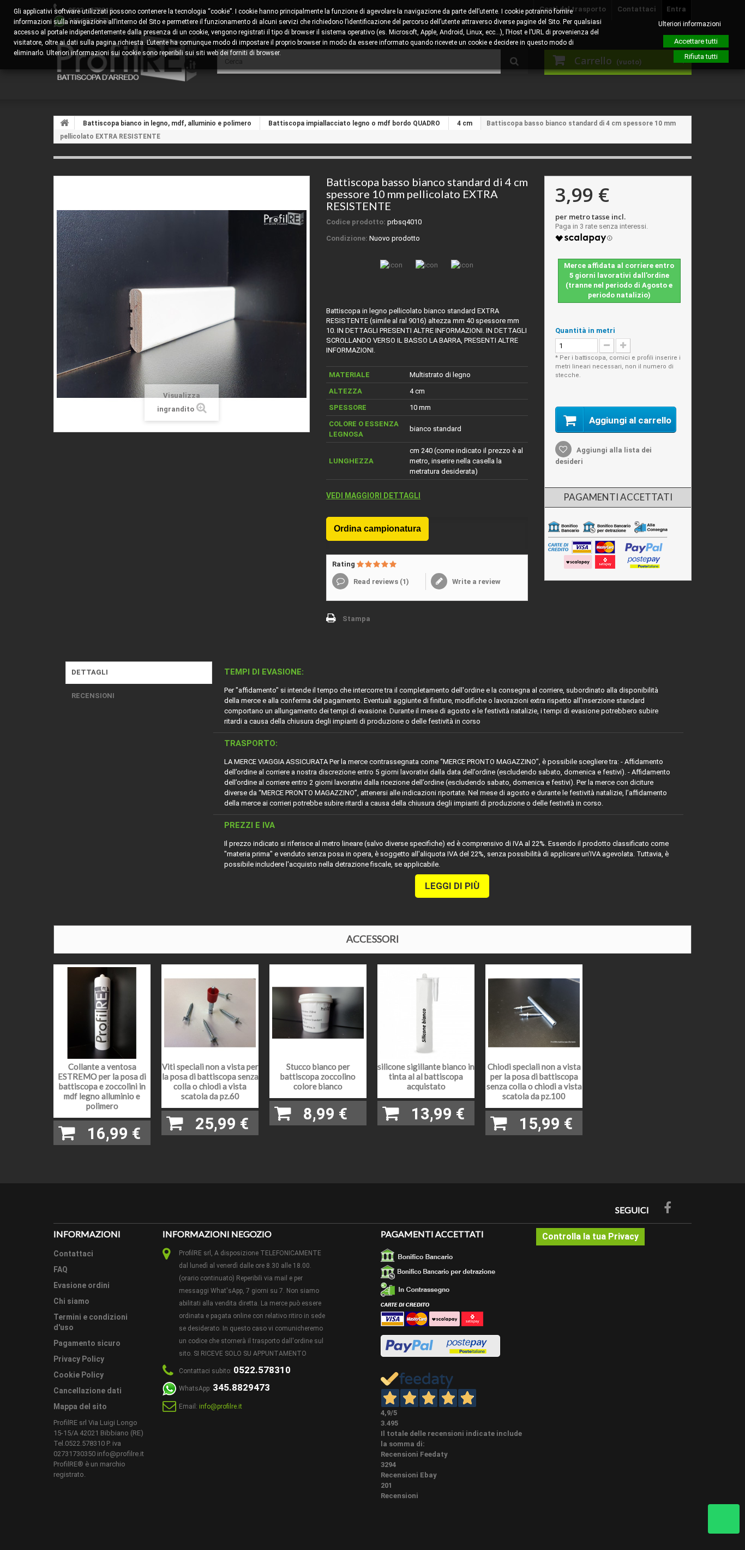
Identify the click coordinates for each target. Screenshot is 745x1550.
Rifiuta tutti (701, 56)
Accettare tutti (696, 41)
